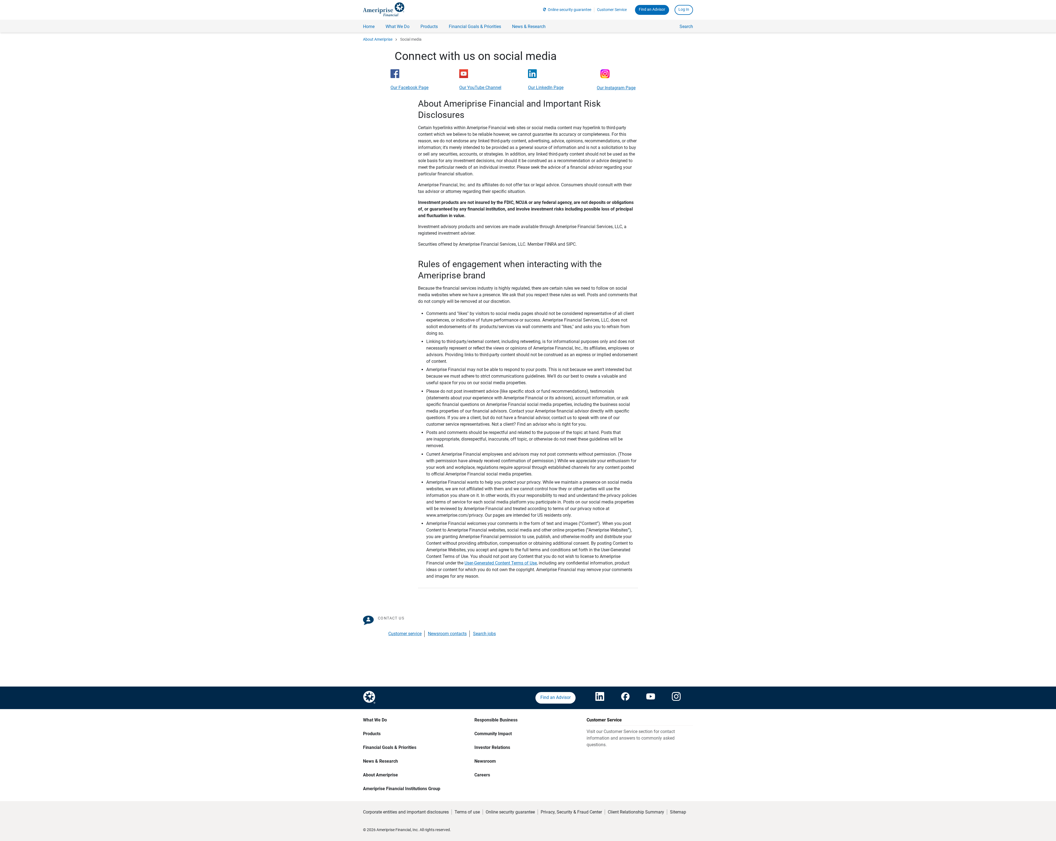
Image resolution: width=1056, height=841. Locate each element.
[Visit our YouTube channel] (651, 697)
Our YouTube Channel (480, 87)
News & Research (380, 761)
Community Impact (493, 733)
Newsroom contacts (447, 633)
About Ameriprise (377, 39)
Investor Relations (492, 747)
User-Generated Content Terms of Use (500, 563)
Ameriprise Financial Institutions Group (401, 788)
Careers (482, 775)
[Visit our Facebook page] (625, 697)
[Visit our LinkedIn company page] (600, 697)
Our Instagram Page (616, 87)
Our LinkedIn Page (545, 87)
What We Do (375, 720)
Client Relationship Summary (636, 812)
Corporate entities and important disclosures (406, 812)
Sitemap (678, 812)
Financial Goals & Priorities (389, 747)
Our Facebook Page (409, 87)
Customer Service (612, 9)
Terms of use (467, 812)
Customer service (405, 633)
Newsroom (485, 761)
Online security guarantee (569, 9)
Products (372, 733)
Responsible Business (496, 720)
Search (686, 26)
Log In (683, 9)
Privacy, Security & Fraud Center (571, 812)
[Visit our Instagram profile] (676, 697)
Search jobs (484, 633)
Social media (411, 39)
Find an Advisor (652, 9)
